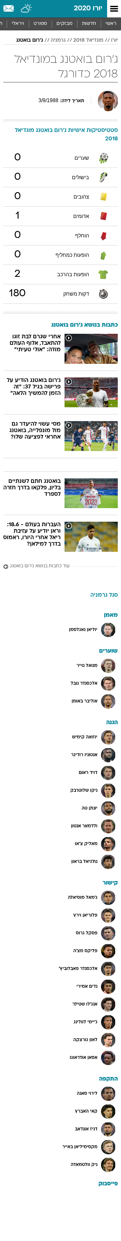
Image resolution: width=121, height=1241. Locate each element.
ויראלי (18, 23)
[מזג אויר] (26, 9)
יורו (114, 40)
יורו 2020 (88, 8)
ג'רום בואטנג (29, 40)
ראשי (111, 23)
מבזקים (64, 23)
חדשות (89, 23)
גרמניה (58, 40)
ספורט (40, 23)
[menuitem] (89, 23)
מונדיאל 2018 (88, 40)
